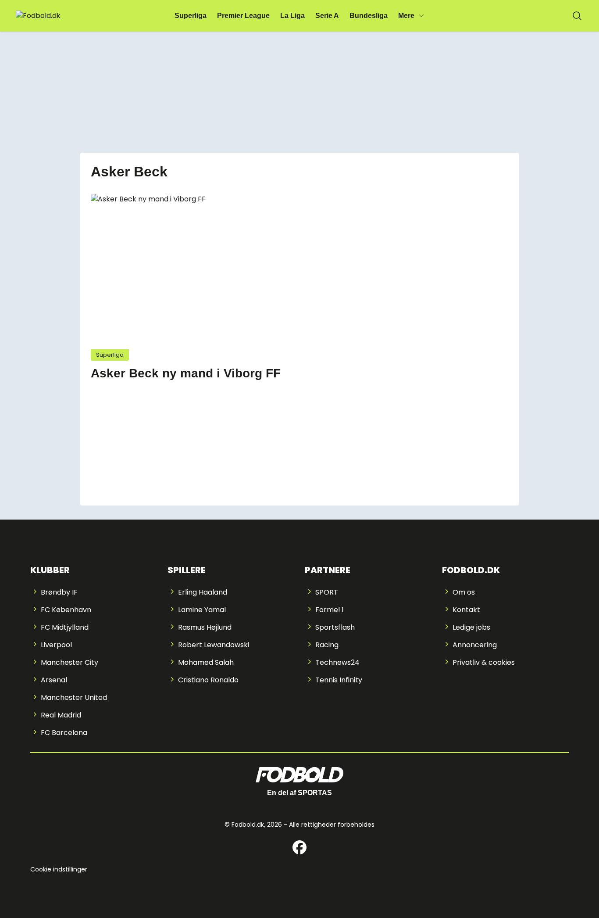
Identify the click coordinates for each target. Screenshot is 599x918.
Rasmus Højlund (205, 627)
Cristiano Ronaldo (208, 680)
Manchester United (74, 697)
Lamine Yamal (202, 610)
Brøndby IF (59, 592)
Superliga (191, 15)
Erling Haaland (202, 592)
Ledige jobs (471, 627)
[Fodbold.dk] (58, 16)
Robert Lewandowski (213, 645)
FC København (66, 610)
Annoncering (475, 645)
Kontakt (466, 610)
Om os (464, 592)
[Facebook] (299, 847)
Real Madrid (61, 715)
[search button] (577, 16)
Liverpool (56, 645)
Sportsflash (335, 627)
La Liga (292, 15)
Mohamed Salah (206, 662)
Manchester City (69, 662)
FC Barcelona (64, 733)
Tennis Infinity (338, 680)
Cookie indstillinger (58, 869)
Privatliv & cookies (484, 662)
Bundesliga (368, 15)
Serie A (327, 15)
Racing (327, 645)
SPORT (326, 592)
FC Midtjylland (65, 627)
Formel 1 (329, 610)
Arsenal (54, 680)
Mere (406, 15)
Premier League (243, 15)
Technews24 (337, 662)
